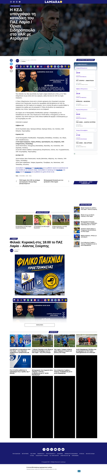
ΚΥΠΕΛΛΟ (81, 453)
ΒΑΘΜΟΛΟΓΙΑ (40, 453)
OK (79, 471)
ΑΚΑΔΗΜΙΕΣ (60, 453)
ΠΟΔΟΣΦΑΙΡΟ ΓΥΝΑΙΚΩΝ (42, 455)
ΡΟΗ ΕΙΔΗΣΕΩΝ (16, 453)
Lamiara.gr (62, 462)
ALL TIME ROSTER (54, 455)
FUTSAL (32, 455)
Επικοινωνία (75, 455)
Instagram (28, 172)
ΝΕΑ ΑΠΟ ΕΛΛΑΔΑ (90, 453)
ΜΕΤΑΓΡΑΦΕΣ (25, 453)
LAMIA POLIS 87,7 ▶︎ (65, 455)
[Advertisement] (43, 199)
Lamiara (23, 61)
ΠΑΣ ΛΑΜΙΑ (33, 453)
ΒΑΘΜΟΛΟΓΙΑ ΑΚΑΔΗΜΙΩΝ (71, 453)
